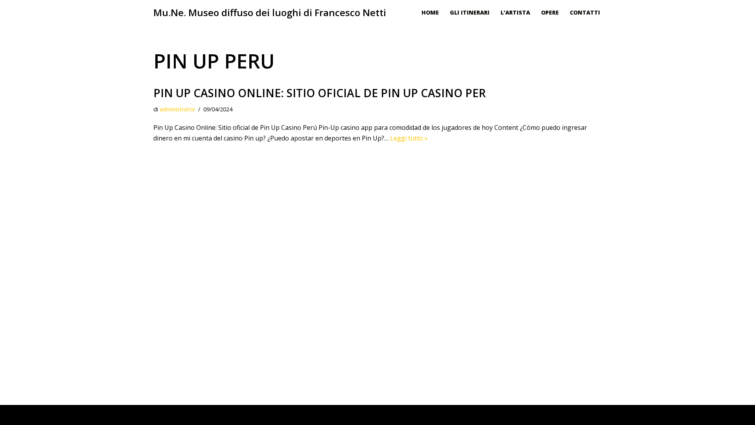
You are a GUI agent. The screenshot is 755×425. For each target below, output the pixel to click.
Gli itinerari (470, 12)
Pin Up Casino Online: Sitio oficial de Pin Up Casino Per (319, 92)
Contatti (585, 12)
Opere (550, 12)
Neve (161, 414)
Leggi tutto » (409, 138)
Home (430, 12)
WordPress (228, 414)
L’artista (515, 12)
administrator (177, 109)
